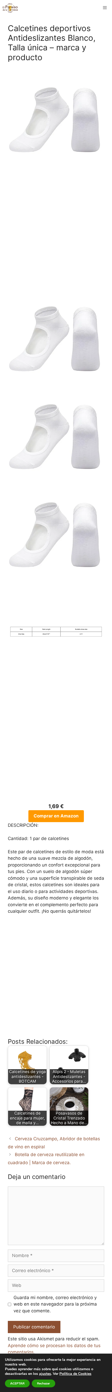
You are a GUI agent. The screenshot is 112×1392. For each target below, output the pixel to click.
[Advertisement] (56, 231)
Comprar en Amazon (56, 815)
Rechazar (43, 1383)
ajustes (45, 1373)
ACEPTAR (17, 1383)
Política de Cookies (75, 1373)
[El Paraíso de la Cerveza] (10, 8)
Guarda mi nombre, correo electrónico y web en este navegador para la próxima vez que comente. (55, 1304)
